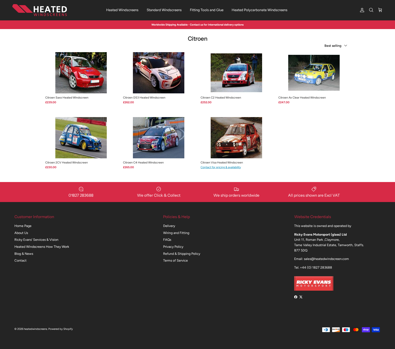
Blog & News (23, 254)
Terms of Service (175, 260)
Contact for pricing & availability (221, 167)
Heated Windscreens (122, 10)
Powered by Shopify (60, 328)
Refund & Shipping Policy (181, 254)
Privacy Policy (173, 247)
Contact (20, 260)
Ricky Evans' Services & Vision (36, 240)
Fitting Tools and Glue (206, 10)
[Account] (361, 10)
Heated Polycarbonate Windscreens (259, 10)
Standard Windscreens (164, 10)
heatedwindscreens (35, 328)
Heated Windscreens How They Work (41, 247)
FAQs (167, 240)
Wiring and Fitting (176, 233)
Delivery (169, 226)
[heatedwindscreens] (39, 10)
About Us (21, 233)
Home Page (22, 226)
